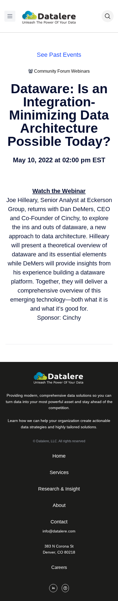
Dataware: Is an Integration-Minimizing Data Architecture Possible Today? (59, 115)
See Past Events (59, 54)
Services (59, 472)
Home (59, 456)
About (59, 505)
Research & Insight (59, 489)
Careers (59, 567)
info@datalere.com (59, 531)
